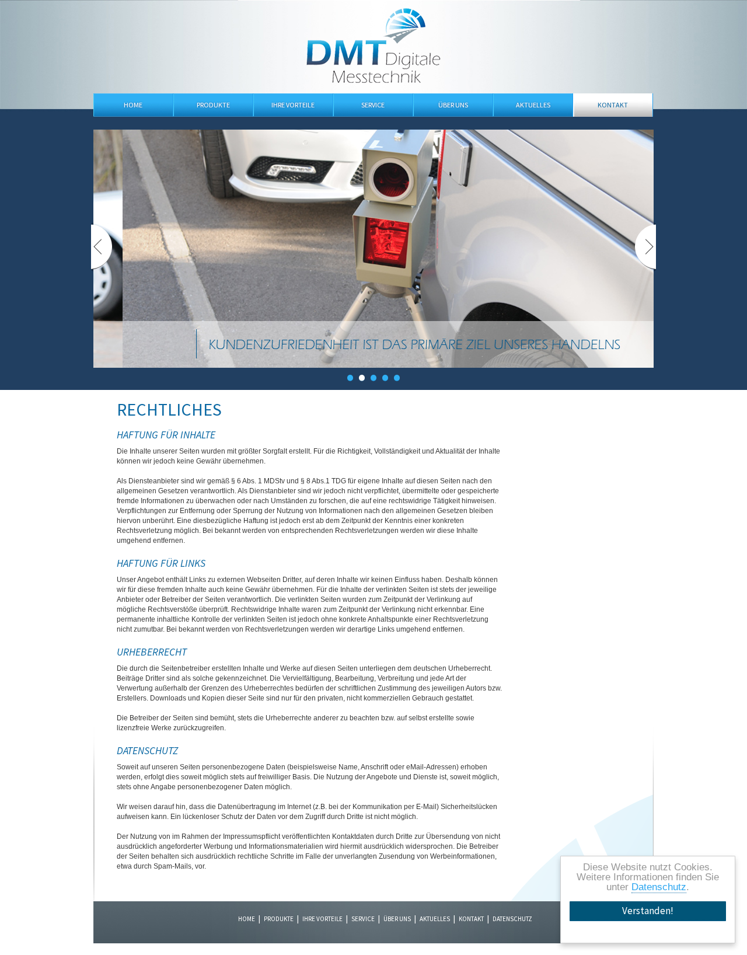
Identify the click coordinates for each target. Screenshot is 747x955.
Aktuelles (533, 104)
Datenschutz (658, 887)
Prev (102, 247)
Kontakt (613, 104)
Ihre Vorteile (293, 104)
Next (645, 247)
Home (133, 104)
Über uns (453, 104)
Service (373, 104)
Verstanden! (647, 910)
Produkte (213, 104)
